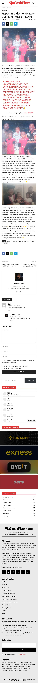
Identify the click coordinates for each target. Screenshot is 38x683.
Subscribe (31, 380)
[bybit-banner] (19, 467)
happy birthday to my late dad (26, 241)
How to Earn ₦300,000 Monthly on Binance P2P (29, 265)
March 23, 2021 (28, 113)
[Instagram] (8, 572)
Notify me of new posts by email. (13, 368)
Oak (9, 304)
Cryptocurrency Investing (9, 625)
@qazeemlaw (10, 84)
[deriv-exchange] (19, 482)
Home (3, 7)
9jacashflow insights (12, 241)
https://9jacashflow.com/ (19, 286)
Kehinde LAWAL (15, 314)
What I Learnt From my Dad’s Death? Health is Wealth (10, 265)
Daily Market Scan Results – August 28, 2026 (17, 628)
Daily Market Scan (7, 630)
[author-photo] (19, 281)
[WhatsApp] (11, 24)
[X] (7, 24)
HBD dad (5, 243)
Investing (9, 7)
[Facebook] (3, 24)
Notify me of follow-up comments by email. (15, 366)
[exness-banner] (19, 452)
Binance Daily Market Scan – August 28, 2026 (17, 633)
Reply (9, 310)
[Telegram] (15, 24)
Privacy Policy (21, 654)
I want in (18, 650)
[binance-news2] (19, 438)
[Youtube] (28, 572)
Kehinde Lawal (7, 19)
